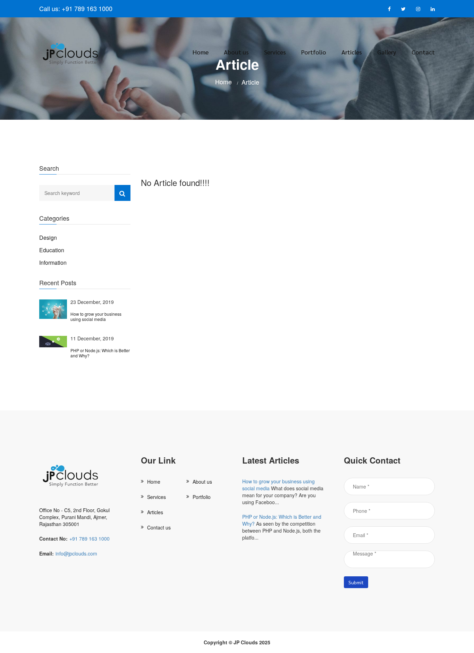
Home (201, 52)
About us (236, 52)
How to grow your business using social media (95, 316)
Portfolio (313, 52)
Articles (351, 52)
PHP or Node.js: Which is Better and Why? (100, 353)
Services (275, 52)
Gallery (386, 52)
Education (51, 250)
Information (53, 262)
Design (48, 237)
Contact (423, 52)
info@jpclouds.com (76, 553)
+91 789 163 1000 (86, 8)
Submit (356, 582)
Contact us (159, 527)
